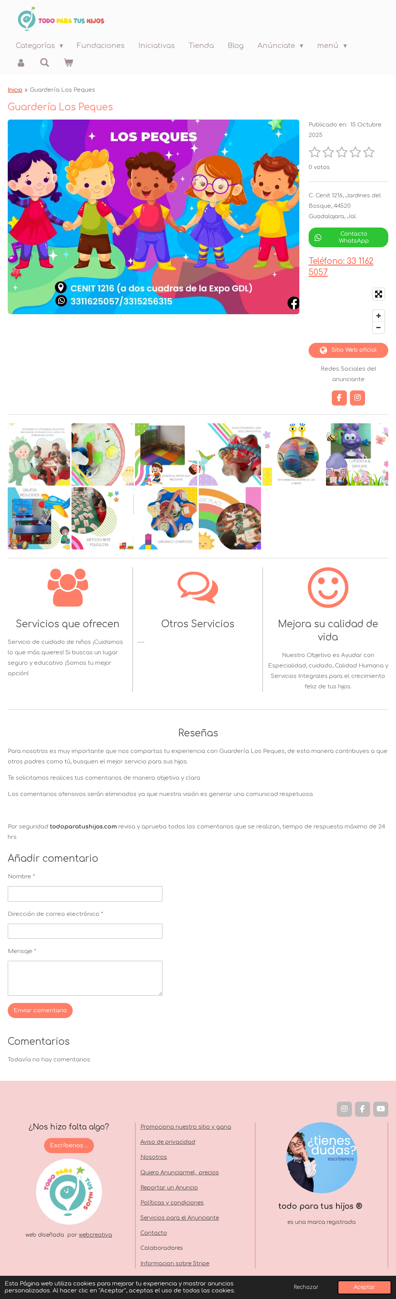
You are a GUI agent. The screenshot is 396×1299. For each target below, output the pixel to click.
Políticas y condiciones (172, 1203)
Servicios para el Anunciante (179, 1218)
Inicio (15, 90)
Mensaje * (22, 951)
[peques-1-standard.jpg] (39, 455)
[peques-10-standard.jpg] (230, 518)
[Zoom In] (378, 316)
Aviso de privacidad (167, 1142)
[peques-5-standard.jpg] (294, 455)
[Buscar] (44, 62)
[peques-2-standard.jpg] (103, 455)
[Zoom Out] (378, 327)
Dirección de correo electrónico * (55, 914)
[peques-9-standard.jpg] (166, 518)
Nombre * (21, 876)
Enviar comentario (40, 1010)
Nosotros (153, 1157)
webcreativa (95, 1235)
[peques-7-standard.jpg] (39, 518)
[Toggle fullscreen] (378, 294)
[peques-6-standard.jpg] (357, 455)
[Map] (348, 310)
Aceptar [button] (364, 1287)
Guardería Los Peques (62, 90)
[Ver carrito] (68, 62)
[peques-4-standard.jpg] (230, 455)
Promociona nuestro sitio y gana (185, 1127)
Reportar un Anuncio (169, 1188)
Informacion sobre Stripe (174, 1263)
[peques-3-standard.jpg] (166, 455)
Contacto (153, 1233)
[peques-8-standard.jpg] (103, 518)
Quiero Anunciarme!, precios (179, 1173)
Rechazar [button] (306, 1287)
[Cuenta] (21, 62)
